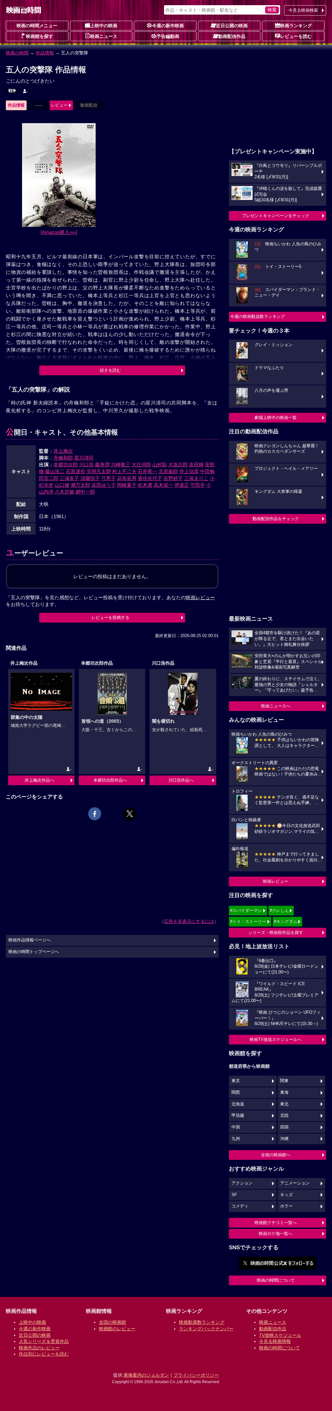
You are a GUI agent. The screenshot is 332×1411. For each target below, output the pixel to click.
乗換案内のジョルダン (146, 1375)
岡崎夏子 (126, 485)
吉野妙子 (173, 478)
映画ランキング (296, 25)
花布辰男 (126, 478)
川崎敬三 (120, 464)
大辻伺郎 (141, 464)
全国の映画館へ (275, 1154)
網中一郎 (85, 492)
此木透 (145, 485)
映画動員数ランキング (201, 1322)
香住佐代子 (150, 478)
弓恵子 (108, 478)
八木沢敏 (64, 492)
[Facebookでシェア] (94, 813)
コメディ (239, 1206)
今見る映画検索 (303, 10)
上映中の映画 (103, 25)
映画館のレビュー (117, 1328)
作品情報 (45, 52)
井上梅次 (63, 451)
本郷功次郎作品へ (110, 780)
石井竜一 (147, 471)
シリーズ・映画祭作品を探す (275, 932)
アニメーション (295, 1183)
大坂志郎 (178, 464)
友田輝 (196, 464)
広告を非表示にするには (189, 921)
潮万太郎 (80, 485)
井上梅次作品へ (39, 780)
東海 (284, 1092)
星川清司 (84, 458)
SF (234, 1195)
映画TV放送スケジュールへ (276, 1039)
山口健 (62, 485)
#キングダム (285, 921)
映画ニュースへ (275, 706)
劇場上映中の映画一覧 (276, 417)
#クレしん (279, 910)
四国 (284, 1127)
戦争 (12, 90)
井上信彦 (189, 471)
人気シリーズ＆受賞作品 (44, 1341)
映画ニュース (103, 36)
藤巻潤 (102, 464)
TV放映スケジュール (280, 1335)
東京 (235, 1081)
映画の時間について (276, 1280)
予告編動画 (168, 36)
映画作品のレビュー (39, 1347)
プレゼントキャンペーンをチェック (275, 215)
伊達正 (181, 485)
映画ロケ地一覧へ (275, 1233)
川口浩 (86, 464)
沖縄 (284, 1139)
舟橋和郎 (63, 458)
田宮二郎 (48, 478)
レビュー (59, 105)
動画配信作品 (231, 36)
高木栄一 (163, 485)
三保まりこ (196, 478)
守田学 (197, 485)
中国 (235, 1127)
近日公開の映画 (232, 25)
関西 (235, 1092)
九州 (235, 1139)
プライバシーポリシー (196, 1375)
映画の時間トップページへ (33, 952)
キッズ (286, 1195)
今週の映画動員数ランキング (257, 316)
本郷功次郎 (65, 464)
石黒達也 (75, 471)
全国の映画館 (112, 1322)
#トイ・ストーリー (248, 921)
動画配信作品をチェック (276, 518)
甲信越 (237, 1115)
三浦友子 (69, 478)
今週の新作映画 (168, 25)
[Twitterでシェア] (129, 813)
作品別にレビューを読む (44, 1354)
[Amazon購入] (59, 232)
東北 (284, 1104)
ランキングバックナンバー (206, 1328)
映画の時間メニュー (37, 25)
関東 (284, 1081)
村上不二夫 (124, 471)
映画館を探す (39, 36)
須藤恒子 (90, 478)
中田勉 (207, 471)
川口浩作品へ (181, 780)
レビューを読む (296, 36)
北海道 (237, 1104)
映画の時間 (17, 52)
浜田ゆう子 (103, 485)
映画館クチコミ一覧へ (276, 1222)
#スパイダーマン (246, 910)
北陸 (284, 1115)
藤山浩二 (55, 471)
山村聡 (159, 464)
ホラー (286, 1206)
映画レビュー (275, 881)
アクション (242, 1183)
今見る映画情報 (275, 1341)
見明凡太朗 (99, 471)
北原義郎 (168, 471)
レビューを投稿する (110, 617)
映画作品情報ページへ (29, 940)
